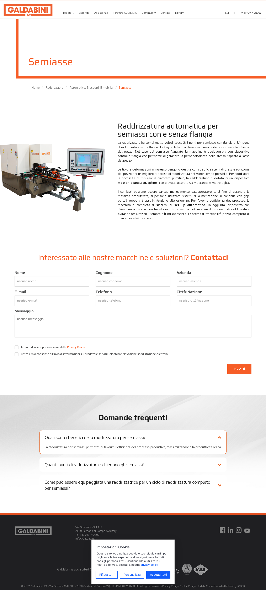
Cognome (104, 272)
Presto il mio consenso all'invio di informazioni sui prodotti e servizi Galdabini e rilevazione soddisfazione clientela (94, 354)
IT (234, 13)
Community (149, 12)
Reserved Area (250, 13)
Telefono (104, 291)
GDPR (241, 586)
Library (179, 12)
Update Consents (207, 586)
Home (36, 87)
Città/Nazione (189, 291)
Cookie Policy (187, 586)
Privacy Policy (76, 347)
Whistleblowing (227, 586)
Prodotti (67, 12)
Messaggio (24, 311)
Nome (20, 272)
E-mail (20, 291)
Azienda (84, 12)
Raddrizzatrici (55, 87)
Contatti (165, 12)
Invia (238, 369)
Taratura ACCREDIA (125, 12)
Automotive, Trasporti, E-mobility (91, 87)
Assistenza (101, 12)
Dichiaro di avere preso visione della (52, 347)
